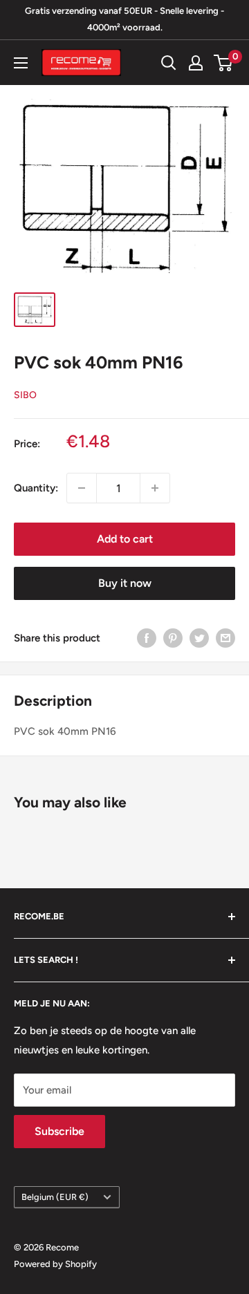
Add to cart (125, 538)
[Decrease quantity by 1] (81, 488)
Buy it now (124, 583)
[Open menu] (21, 62)
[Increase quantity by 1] (154, 488)
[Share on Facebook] (146, 638)
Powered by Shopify (55, 1264)
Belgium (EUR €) (55, 1197)
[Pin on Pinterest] (173, 638)
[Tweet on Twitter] (199, 638)
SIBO (25, 395)
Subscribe (59, 1131)
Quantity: (36, 488)
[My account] (196, 63)
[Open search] (168, 63)
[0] (223, 63)
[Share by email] (225, 638)
